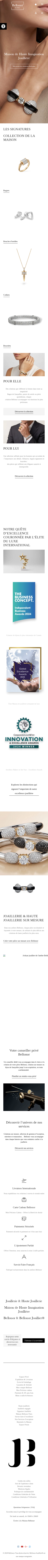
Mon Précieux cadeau (24, 1390)
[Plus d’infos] (35, 13)
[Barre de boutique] (35, 4)
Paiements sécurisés (24, 1226)
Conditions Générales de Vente (24, 1494)
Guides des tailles (24, 1481)
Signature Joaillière (24, 1411)
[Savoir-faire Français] (24, 1257)
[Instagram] (18, 1546)
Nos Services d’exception (24, 1419)
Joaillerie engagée (24, 1409)
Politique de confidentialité (24, 1492)
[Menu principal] (42, 13)
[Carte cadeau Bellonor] (24, 1199)
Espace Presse (24, 1425)
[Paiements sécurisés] (24, 1218)
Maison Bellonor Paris (24, 1414)
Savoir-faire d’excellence (24, 1417)
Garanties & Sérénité (24, 1385)
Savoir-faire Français (24, 1264)
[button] (3, 26)
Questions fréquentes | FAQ (24, 1507)
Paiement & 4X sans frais (24, 1393)
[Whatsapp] (29, 1546)
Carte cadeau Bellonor (24, 1207)
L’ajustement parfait (24, 1245)
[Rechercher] (42, 4)
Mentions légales (24, 1489)
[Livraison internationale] (24, 1180)
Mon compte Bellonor (24, 1388)
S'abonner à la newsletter (34, 1340)
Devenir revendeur (24, 1486)
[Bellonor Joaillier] (17, 8)
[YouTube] (22, 1546)
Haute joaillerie (24, 1406)
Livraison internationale (24, 1188)
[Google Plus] (26, 1546)
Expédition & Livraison (24, 1380)
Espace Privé (24, 1377)
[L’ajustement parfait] (24, 1238)
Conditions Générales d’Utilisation (24, 1497)
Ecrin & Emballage (24, 1382)
